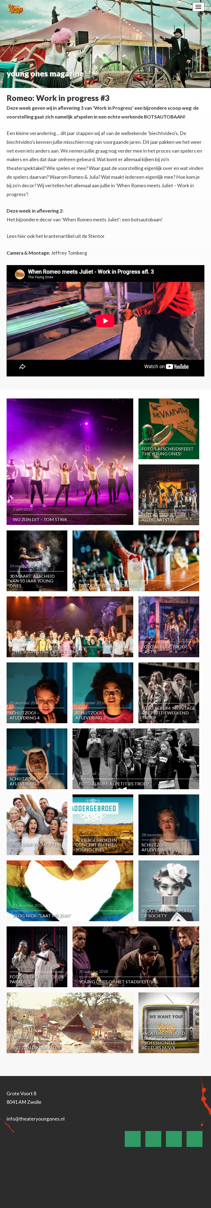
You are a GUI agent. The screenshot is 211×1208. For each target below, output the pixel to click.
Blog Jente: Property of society (166, 913)
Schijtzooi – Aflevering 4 (25, 715)
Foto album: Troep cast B (164, 649)
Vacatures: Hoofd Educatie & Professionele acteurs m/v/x (163, 1040)
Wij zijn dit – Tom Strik (40, 519)
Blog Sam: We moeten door (35, 847)
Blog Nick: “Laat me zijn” (42, 915)
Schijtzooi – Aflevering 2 (25, 781)
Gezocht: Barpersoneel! (108, 585)
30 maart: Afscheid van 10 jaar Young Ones (32, 580)
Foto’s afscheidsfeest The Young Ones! (167, 451)
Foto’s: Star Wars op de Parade (37, 979)
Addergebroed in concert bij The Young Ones (96, 844)
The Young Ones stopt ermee (47, 651)
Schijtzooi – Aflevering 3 (91, 715)
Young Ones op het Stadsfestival (119, 981)
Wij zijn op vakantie (37, 1047)
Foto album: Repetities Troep (114, 783)
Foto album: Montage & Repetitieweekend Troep (168, 712)
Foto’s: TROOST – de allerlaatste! (163, 517)
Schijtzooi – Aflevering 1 (156, 847)
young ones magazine (45, 73)
